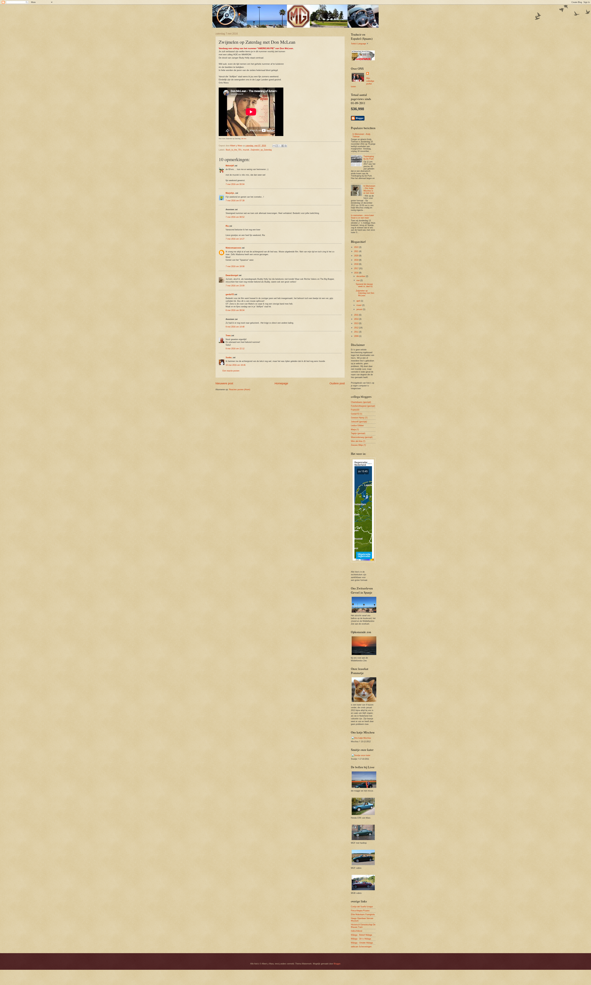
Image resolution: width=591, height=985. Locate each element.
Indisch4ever (356, 931)
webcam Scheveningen (361, 946)
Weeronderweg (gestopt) (361, 437)
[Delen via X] (279, 145)
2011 (356, 332)
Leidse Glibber (357, 425)
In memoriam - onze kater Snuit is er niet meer (362, 216)
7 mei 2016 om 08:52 (235, 217)
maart (359, 305)
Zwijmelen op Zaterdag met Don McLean (365, 293)
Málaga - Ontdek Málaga (362, 943)
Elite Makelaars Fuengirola (363, 914)
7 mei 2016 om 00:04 (235, 184)
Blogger (337, 964)
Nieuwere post (224, 383)
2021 (356, 251)
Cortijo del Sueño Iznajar (362, 906)
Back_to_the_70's (234, 150)
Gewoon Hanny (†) (359, 417)
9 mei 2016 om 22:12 (235, 348)
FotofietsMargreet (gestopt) (363, 406)
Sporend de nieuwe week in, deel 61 (364, 285)
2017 (356, 268)
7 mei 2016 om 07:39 (235, 200)
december (361, 276)
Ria (227, 226)
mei (358, 280)
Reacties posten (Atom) (239, 389)
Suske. (229, 357)
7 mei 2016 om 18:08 (235, 266)
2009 (356, 336)
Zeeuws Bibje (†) (358, 445)
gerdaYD (230, 294)
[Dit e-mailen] (273, 145)
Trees (228, 335)
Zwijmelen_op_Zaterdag (261, 150)
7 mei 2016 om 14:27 (235, 239)
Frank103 (355, 410)
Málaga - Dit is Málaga (361, 939)
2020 (356, 255)
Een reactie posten (231, 371)
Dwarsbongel (232, 275)
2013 (356, 323)
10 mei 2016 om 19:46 (235, 365)
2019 (356, 260)
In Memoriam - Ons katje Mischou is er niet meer (369, 189)
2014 (356, 319)
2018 (356, 264)
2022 (356, 247)
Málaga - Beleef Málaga (361, 935)
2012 (356, 327)
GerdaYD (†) (356, 414)
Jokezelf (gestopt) (359, 421)
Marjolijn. (230, 193)
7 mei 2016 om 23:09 (235, 285)
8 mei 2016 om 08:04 (235, 310)
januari (359, 309)
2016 (356, 273)
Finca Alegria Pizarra (360, 910)
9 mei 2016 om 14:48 (235, 327)
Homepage (281, 383)
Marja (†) (355, 429)
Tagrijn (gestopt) (358, 433)
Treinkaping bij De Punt (369, 157)
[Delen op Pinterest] (285, 145)
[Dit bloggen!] (276, 145)
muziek (246, 150)
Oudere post (337, 383)
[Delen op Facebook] (282, 145)
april (358, 301)
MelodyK (230, 165)
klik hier (243, 138)
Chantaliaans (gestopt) (361, 402)
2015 (356, 315)
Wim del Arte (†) (358, 441)
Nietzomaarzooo (233, 248)
